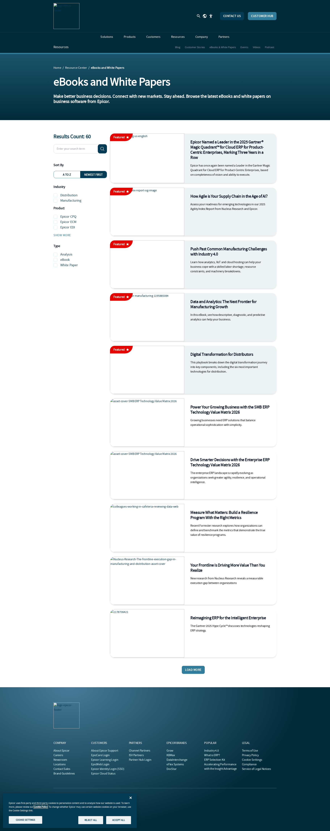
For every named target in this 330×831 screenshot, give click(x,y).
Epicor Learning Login (104, 760)
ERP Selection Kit (214, 760)
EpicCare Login (100, 755)
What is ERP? (212, 755)
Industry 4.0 (211, 751)
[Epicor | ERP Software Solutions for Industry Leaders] (66, 16)
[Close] (130, 798)
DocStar (171, 769)
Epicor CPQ (68, 216)
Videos (256, 47)
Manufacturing (70, 200)
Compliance (249, 764)
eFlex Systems (175, 764)
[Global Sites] (205, 16)
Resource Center (76, 68)
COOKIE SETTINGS (25, 819)
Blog (177, 47)
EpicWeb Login (100, 764)
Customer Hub (262, 16)
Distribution (69, 195)
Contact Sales (61, 769)
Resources (61, 47)
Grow (170, 751)
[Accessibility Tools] (211, 16)
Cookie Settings (252, 760)
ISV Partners (136, 755)
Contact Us (232, 16)
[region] (70, 811)
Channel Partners (139, 751)
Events (244, 47)
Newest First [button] (93, 175)
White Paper (69, 265)
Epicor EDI (67, 227)
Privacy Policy (250, 755)
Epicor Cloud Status (103, 773)
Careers (58, 755)
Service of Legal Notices (256, 769)
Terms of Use (250, 751)
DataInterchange (177, 760)
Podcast (269, 47)
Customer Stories (195, 47)
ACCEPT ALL (118, 820)
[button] (80, 235)
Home (57, 68)
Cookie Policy (41, 806)
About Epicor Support (104, 751)
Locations (59, 764)
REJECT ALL (91, 820)
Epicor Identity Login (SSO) (107, 769)
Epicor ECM (68, 222)
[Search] (102, 148)
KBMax (171, 755)
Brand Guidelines (64, 773)
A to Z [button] (67, 175)
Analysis (66, 254)
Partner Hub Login (140, 760)
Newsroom (60, 760)
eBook (65, 260)
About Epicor (61, 751)
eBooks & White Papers (222, 47)
